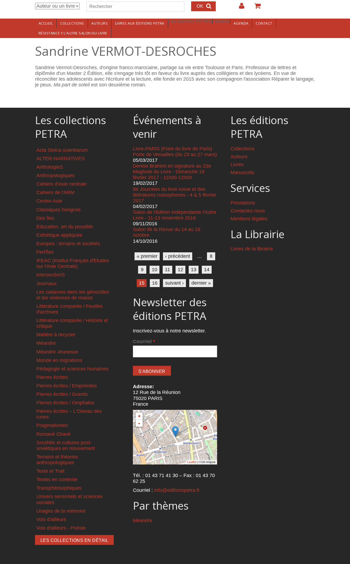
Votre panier (255, 7)
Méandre (46, 343)
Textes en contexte (56, 479)
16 (155, 283)
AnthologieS (49, 167)
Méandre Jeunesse (57, 352)
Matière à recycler (55, 334)
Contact (264, 23)
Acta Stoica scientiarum (62, 150)
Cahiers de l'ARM (55, 192)
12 (180, 269)
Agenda (241, 23)
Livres (237, 164)
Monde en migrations (59, 360)
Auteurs (99, 23)
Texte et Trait (50, 471)
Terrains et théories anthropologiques (57, 459)
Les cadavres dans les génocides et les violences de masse (72, 294)
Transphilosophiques (58, 488)
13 (193, 269)
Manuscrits (242, 172)
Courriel (144, 341)
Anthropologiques (55, 175)
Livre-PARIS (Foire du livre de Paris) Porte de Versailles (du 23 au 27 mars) (175, 151)
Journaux (46, 283)
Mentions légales (249, 218)
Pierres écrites (52, 377)
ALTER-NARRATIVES (60, 158)
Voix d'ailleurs (51, 519)
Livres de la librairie (252, 249)
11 (167, 269)
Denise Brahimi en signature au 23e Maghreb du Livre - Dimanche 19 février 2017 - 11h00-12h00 (172, 171)
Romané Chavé (53, 434)
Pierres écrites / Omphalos (65, 402)
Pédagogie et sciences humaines (72, 369)
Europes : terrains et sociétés (68, 243)
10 (154, 269)
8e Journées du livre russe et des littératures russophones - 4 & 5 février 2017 (174, 194)
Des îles (45, 218)
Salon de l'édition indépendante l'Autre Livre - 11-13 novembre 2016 (174, 215)
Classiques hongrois (58, 209)
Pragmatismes (52, 425)
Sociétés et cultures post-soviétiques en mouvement (65, 445)
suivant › (174, 283)
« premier (147, 256)
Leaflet (191, 462)
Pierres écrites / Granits (62, 394)
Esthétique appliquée (59, 235)
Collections (72, 23)
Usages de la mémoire (61, 511)
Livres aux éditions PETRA (139, 23)
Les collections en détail (74, 540)
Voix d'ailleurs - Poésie (61, 528)
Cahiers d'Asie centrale (61, 184)
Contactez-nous (248, 211)
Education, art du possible (64, 226)
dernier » (201, 283)
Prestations (243, 203)
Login (239, 7)
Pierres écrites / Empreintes (66, 385)
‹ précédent (177, 256)
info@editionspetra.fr (177, 490)
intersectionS (50, 274)
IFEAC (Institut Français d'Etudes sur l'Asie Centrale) (72, 263)
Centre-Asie (49, 201)
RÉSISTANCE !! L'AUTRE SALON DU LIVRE (73, 33)
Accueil (46, 23)
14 (206, 269)
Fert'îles (45, 252)
